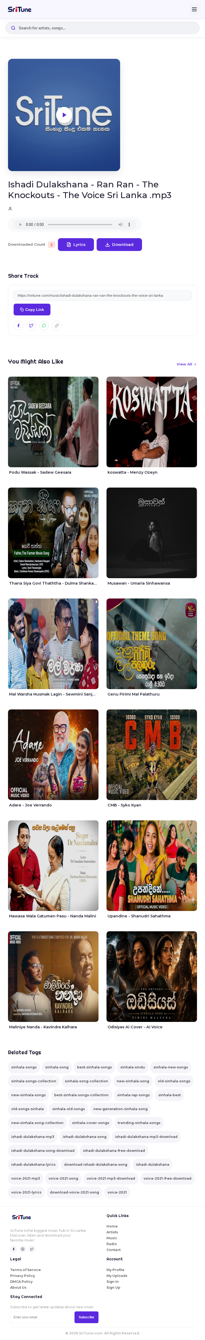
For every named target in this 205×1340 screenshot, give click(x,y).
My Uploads (117, 1276)
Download (122, 244)
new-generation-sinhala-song (120, 1109)
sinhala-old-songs (68, 1109)
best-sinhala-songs (94, 1067)
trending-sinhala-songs (139, 1123)
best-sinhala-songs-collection (81, 1095)
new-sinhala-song (133, 1081)
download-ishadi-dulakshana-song (95, 1165)
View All (184, 364)
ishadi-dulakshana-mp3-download (146, 1137)
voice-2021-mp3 (25, 1178)
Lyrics (79, 244)
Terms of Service (25, 1270)
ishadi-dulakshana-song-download (42, 1151)
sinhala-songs (24, 1067)
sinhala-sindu (132, 1067)
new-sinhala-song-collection (37, 1123)
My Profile (115, 1270)
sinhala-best (169, 1095)
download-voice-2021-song (74, 1192)
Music (112, 1238)
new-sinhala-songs (28, 1095)
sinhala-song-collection (86, 1081)
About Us (18, 1287)
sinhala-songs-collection (33, 1081)
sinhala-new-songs (170, 1067)
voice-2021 (117, 1192)
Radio (112, 1244)
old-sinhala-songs (174, 1081)
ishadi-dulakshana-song (85, 1137)
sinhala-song (57, 1067)
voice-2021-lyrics (26, 1192)
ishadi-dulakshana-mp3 (32, 1137)
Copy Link (34, 310)
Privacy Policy (22, 1276)
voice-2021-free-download (167, 1178)
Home (112, 1226)
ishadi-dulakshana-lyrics (33, 1165)
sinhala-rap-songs (133, 1095)
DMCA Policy (21, 1282)
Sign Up (113, 1287)
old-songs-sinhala (27, 1109)
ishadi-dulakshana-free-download (114, 1151)
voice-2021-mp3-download (111, 1178)
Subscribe (86, 1317)
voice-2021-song (63, 1178)
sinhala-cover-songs (90, 1123)
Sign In (113, 1282)
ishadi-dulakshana (152, 1165)
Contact (114, 1250)
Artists (112, 1232)
